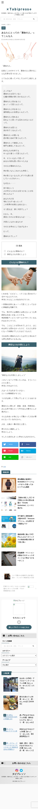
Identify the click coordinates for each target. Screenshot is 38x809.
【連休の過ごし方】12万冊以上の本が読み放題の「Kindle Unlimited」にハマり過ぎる (26, 503)
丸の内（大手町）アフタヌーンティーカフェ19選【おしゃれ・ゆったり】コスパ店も (26, 683)
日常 (4, 466)
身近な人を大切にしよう (16, 254)
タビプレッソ (19, 774)
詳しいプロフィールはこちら (19, 627)
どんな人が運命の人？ (16, 251)
